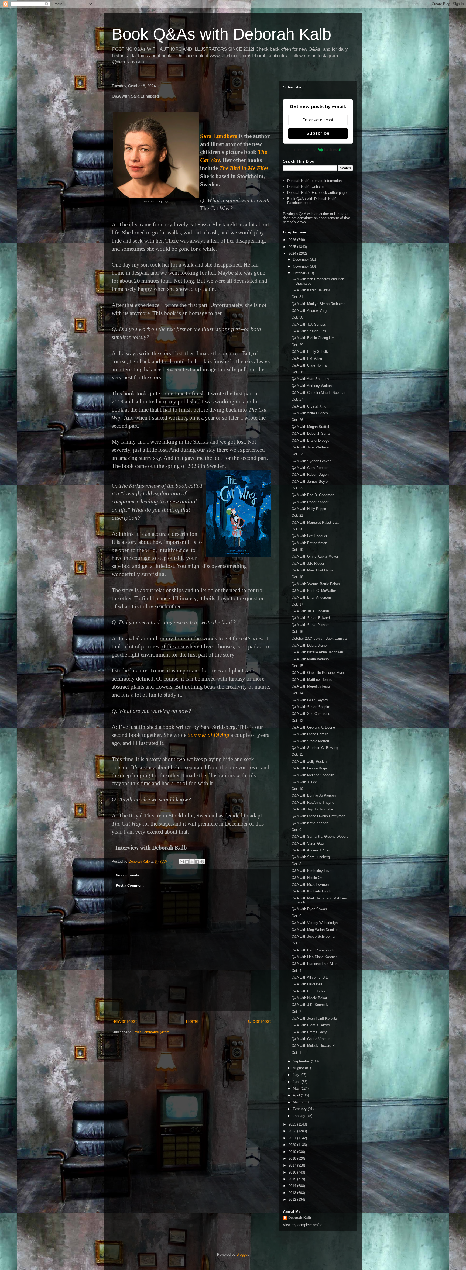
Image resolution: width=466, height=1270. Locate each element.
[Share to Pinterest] (202, 861)
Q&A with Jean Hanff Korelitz (314, 1018)
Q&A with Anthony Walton (312, 386)
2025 (293, 247)
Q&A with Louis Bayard (310, 700)
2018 (293, 1159)
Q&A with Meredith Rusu (311, 686)
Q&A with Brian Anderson (311, 597)
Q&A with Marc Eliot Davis (312, 570)
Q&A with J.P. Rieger (308, 563)
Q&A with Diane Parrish (310, 734)
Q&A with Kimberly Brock (311, 891)
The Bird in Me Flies (243, 168)
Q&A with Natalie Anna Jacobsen (317, 652)
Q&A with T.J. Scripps (309, 324)
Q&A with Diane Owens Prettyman (318, 816)
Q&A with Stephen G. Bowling (315, 748)
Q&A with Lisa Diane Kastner (314, 957)
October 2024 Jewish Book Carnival (319, 638)
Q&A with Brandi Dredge (310, 441)
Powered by (305, 149)
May (297, 1088)
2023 (293, 1124)
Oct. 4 (296, 971)
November (301, 266)
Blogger (242, 1254)
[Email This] (181, 861)
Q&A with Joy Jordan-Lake (312, 809)
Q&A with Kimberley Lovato (313, 871)
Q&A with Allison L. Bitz (310, 977)
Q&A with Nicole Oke (308, 878)
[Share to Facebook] (197, 861)
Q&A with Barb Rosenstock (313, 950)
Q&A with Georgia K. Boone (313, 727)
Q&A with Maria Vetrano (310, 659)
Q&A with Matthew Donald (312, 680)
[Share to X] (192, 861)
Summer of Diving (208, 735)
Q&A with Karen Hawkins (311, 290)
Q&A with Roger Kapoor (310, 502)
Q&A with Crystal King (309, 406)
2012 (293, 1199)
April (297, 1095)
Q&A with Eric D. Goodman (313, 495)
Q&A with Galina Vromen (311, 1039)
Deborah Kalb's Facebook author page (317, 193)
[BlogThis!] (187, 861)
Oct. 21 (297, 515)
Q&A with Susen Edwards (312, 618)
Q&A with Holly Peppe (309, 509)
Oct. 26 (297, 420)
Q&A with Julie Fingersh (310, 611)
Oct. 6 (296, 916)
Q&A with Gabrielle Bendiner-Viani (318, 673)
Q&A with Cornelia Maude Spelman (319, 393)
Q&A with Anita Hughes (310, 413)
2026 (293, 240)
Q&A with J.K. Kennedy (310, 1005)
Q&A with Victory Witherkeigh (315, 923)
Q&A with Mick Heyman (310, 884)
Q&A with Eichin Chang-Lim (313, 338)
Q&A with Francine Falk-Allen (314, 964)
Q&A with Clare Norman (310, 365)
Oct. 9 (296, 830)
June (297, 1082)
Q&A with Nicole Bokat (309, 998)
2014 (293, 1186)
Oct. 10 (297, 789)
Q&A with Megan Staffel (310, 427)
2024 (293, 253)
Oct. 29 (297, 345)
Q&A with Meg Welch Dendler (315, 930)
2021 (293, 1138)
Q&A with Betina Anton (309, 543)
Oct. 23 (297, 454)
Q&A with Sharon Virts (309, 331)
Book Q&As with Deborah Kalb (221, 34)
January (299, 1116)
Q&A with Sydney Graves (311, 461)
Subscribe (318, 133)
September (302, 1061)
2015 (293, 1179)
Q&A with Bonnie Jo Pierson (314, 795)
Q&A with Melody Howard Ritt (315, 1046)
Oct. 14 (297, 693)
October (299, 273)
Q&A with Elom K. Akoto (311, 1025)
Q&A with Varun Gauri (308, 843)
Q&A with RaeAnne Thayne (313, 802)
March (298, 1102)
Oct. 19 (297, 550)
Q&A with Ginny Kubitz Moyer (315, 556)
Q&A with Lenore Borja (309, 768)
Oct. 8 (296, 864)
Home (192, 1021)
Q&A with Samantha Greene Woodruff (321, 836)
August (299, 1068)
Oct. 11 (297, 755)
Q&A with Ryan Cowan (309, 909)
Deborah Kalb (299, 1218)
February (300, 1109)
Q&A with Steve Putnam (311, 625)
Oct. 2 (296, 1012)
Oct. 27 (297, 399)
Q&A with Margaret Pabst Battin (316, 522)
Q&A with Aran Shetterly (310, 379)
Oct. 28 (297, 372)
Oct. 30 (297, 317)
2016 (293, 1172)
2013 (293, 1193)
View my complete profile (302, 1225)
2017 (293, 1165)
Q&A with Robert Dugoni (310, 474)
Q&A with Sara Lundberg (311, 857)
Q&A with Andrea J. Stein (311, 850)
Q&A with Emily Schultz (310, 352)
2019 (293, 1152)
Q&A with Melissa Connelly (313, 775)
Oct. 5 (296, 943)
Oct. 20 (297, 529)
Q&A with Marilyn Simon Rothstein (318, 304)
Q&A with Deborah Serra (311, 434)
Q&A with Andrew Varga (310, 311)
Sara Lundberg (219, 136)
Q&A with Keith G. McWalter (314, 591)
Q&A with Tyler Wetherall (311, 447)
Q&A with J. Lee (304, 782)
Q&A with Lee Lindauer (309, 536)
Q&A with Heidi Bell (307, 984)
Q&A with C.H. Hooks (308, 991)
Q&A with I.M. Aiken (307, 358)
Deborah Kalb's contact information (314, 181)
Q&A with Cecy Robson (310, 468)
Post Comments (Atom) (151, 1032)
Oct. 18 (297, 577)
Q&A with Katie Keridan (310, 823)
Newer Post (124, 1021)
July (296, 1075)
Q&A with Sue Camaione (311, 714)
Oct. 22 (297, 488)
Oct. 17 (297, 604)
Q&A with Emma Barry (309, 1032)
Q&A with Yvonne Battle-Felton (316, 584)
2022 (293, 1131)
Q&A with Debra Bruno (309, 645)
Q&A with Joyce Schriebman (314, 936)
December (301, 259)
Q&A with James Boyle (310, 481)
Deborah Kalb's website (305, 187)
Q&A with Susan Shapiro (311, 707)
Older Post (259, 1021)
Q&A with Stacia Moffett (310, 741)
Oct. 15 (297, 666)
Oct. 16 (297, 632)
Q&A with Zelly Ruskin (309, 762)
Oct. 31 (297, 297)
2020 (293, 1145)
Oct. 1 (296, 1053)
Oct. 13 (297, 721)
